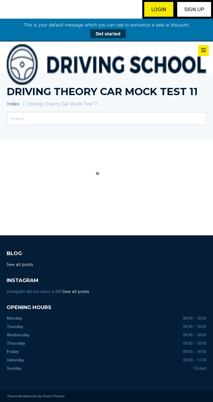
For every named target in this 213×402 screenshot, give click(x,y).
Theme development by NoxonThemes (35, 396)
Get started (108, 33)
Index (13, 104)
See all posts (20, 264)
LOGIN (158, 9)
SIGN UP (194, 9)
